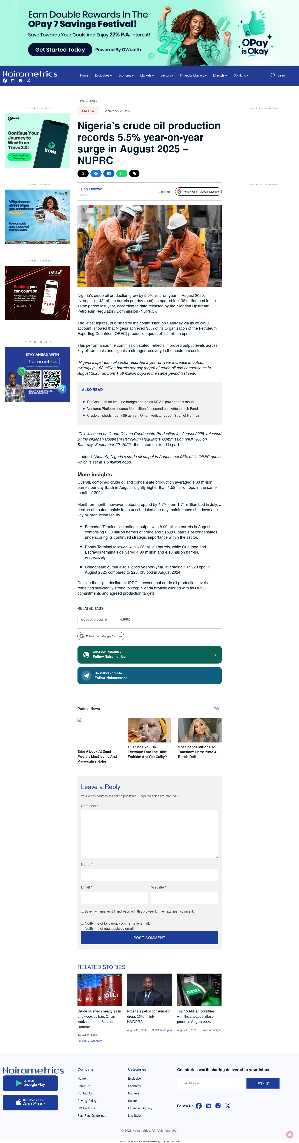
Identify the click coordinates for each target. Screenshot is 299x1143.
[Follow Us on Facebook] (199, 1105)
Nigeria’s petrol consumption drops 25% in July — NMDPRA (149, 1016)
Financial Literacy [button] (192, 75)
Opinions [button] (240, 75)
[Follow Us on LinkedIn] (208, 1105)
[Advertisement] (262, 140)
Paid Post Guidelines (91, 1115)
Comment (89, 805)
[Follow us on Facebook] (5, 80)
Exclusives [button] (102, 75)
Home (84, 75)
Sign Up (263, 1083)
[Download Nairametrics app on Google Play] (30, 1083)
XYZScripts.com (170, 1141)
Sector (132, 1100)
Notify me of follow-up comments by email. (117, 923)
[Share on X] (83, 173)
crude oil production (95, 619)
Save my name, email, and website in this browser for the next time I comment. (139, 911)
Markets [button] (145, 75)
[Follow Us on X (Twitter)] (228, 1105)
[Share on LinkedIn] (108, 173)
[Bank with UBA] (37, 293)
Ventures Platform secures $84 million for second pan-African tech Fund (142, 408)
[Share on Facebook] (96, 173)
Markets (133, 1093)
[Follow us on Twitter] (28, 80)
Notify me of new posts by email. (110, 928)
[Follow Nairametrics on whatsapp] (37, 374)
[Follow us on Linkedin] (13, 80)
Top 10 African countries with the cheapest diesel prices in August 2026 (196, 1016)
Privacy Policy (87, 1100)
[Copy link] (134, 173)
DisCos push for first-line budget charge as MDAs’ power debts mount (141, 401)
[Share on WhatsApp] (121, 173)
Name (87, 864)
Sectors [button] (165, 75)
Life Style (134, 1115)
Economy (134, 1086)
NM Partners (86, 1108)
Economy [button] (124, 75)
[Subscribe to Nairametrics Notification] (289, 1134)
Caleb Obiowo (89, 189)
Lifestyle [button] (219, 75)
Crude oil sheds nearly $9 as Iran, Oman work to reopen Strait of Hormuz (143, 415)
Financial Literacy (140, 1108)
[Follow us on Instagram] (20, 80)
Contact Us (85, 1093)
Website (158, 887)
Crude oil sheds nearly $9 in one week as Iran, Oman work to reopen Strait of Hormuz (99, 1019)
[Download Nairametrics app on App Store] (30, 1102)
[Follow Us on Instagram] (218, 1105)
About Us (83, 1086)
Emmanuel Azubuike (89, 1041)
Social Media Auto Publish (133, 1141)
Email (86, 887)
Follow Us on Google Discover (202, 191)
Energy (92, 101)
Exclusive (134, 1078)
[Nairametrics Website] (30, 73)
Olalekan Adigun (162, 1030)
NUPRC (125, 619)
